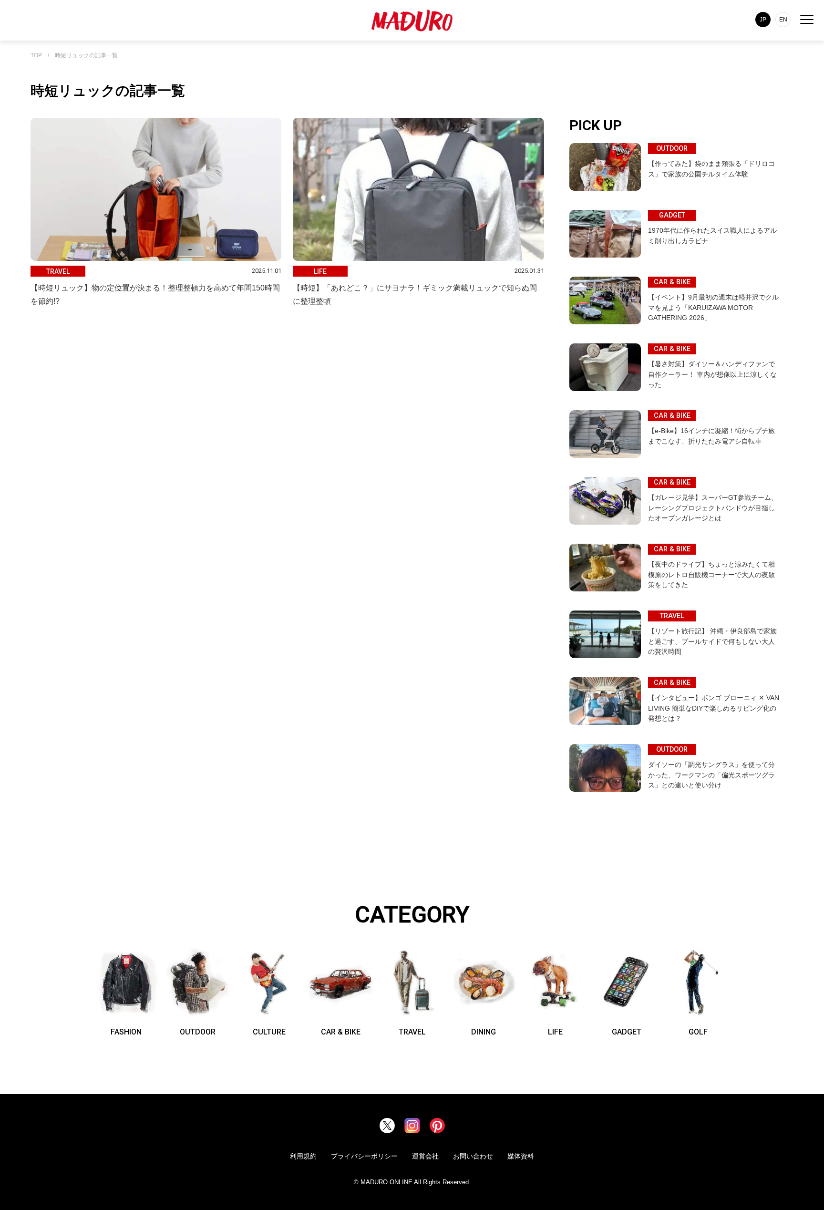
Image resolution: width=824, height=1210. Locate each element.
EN (783, 19)
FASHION (126, 1031)
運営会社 (425, 1156)
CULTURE (269, 1031)
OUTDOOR (198, 1031)
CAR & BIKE (340, 1031)
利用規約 (303, 1156)
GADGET (626, 1031)
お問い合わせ (473, 1156)
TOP (36, 55)
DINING (483, 1031)
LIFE (555, 1031)
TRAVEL (412, 1031)
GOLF (698, 1031)
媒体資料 (520, 1156)
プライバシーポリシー (364, 1156)
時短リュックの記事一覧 (86, 55)
